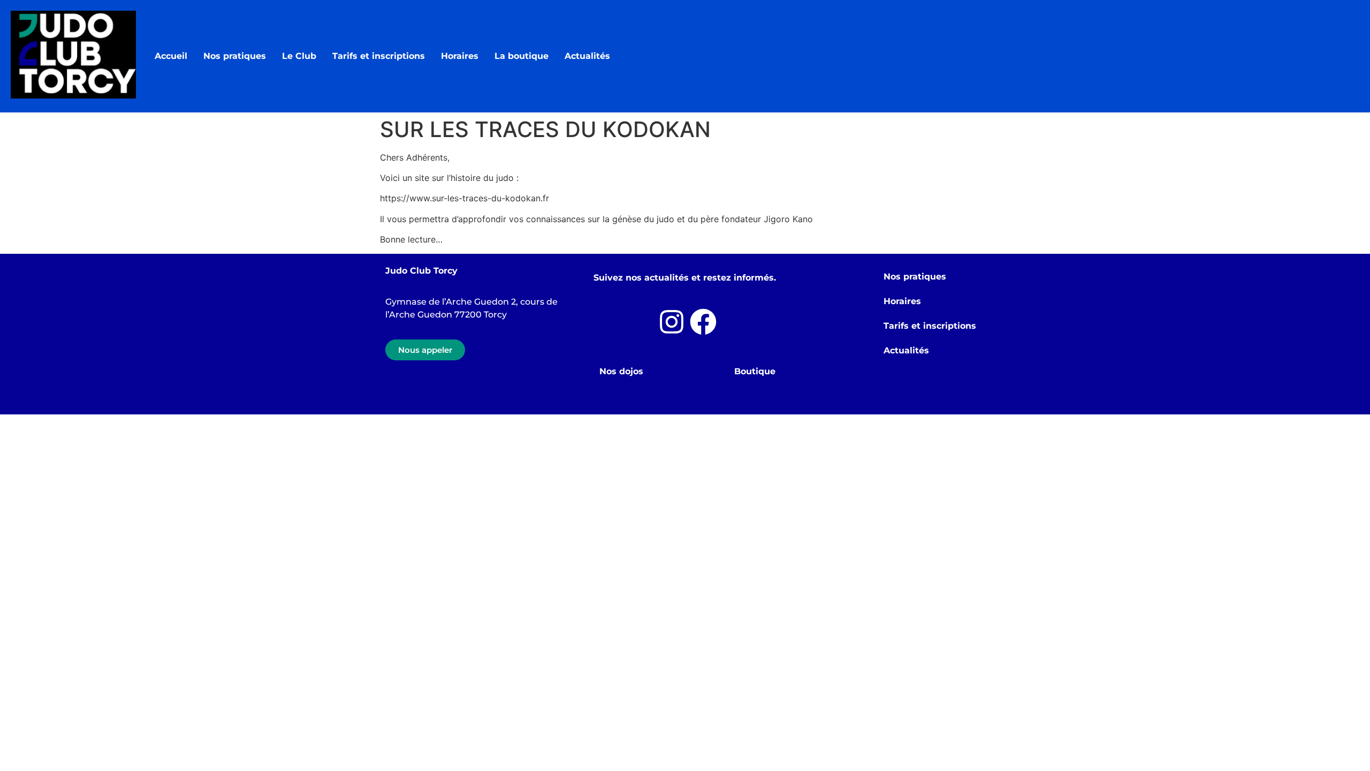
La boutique (521, 56)
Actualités (587, 56)
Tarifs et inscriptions (378, 56)
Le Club (299, 56)
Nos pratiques (234, 56)
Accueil (171, 56)
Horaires (459, 56)
